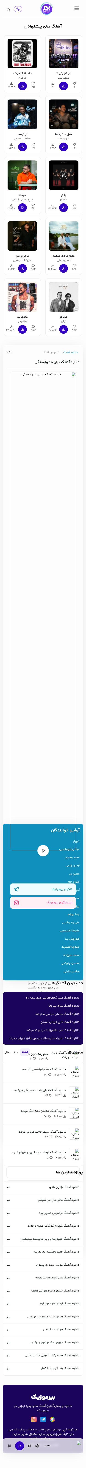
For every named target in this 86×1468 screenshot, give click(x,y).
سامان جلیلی (72, 971)
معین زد (74, 874)
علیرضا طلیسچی (70, 931)
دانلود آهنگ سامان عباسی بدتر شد (57, 1014)
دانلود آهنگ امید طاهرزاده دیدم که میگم (53, 1030)
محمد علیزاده (71, 955)
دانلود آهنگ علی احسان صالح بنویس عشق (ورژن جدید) (44, 1038)
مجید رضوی (72, 857)
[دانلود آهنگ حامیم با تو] (63, 174)
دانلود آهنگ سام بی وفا (64, 1006)
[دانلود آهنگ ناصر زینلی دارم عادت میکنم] (63, 235)
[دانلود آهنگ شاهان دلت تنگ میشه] (22, 52)
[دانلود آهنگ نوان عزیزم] (63, 296)
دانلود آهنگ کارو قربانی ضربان (60, 1022)
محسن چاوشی (70, 963)
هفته (25, 1052)
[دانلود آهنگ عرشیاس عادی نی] (22, 296)
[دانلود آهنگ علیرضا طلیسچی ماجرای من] (22, 235)
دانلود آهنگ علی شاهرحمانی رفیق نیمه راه (53, 998)
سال (7, 1052)
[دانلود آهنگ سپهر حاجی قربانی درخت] (22, 174)
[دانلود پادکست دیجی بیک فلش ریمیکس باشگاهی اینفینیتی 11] (63, 52)
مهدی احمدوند (70, 947)
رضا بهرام (74, 914)
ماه (16, 1052)
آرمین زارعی (73, 866)
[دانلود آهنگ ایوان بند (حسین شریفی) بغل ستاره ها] (63, 113)
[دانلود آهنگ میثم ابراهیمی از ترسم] (22, 113)
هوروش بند (72, 939)
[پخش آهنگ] (18, 9)
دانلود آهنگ (70, 352)
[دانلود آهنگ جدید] (46, 9)
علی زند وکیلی (71, 923)
